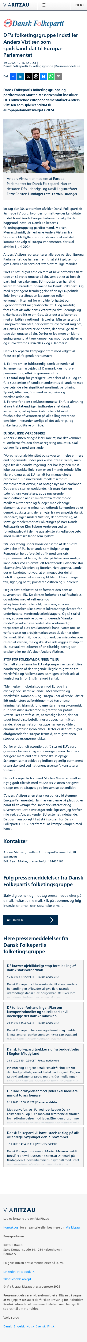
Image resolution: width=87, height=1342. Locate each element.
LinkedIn (9, 1271)
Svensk (41, 1326)
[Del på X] (28, 76)
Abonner (15, 920)
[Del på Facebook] (13, 76)
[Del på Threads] (36, 76)
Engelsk (19, 1326)
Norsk (30, 1326)
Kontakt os (10, 1227)
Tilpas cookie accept (17, 1279)
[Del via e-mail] (58, 76)
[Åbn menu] (44, 5)
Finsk (50, 1326)
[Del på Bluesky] (43, 76)
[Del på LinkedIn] (20, 76)
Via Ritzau (73, 1227)
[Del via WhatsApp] (51, 76)
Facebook (24, 1271)
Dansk (7, 1326)
